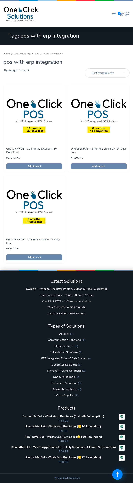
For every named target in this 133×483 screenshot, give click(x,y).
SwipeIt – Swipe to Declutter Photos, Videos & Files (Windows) (66, 289)
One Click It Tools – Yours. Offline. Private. (66, 295)
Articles (64, 334)
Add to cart (34, 166)
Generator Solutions (64, 365)
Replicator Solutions (64, 383)
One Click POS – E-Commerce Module (66, 301)
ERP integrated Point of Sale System (64, 358)
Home (7, 53)
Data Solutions (64, 346)
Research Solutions (64, 389)
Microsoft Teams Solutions (64, 371)
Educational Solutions (64, 352)
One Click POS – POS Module (66, 307)
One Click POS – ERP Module (66, 313)
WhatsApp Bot (64, 395)
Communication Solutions (64, 340)
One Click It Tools (64, 377)
